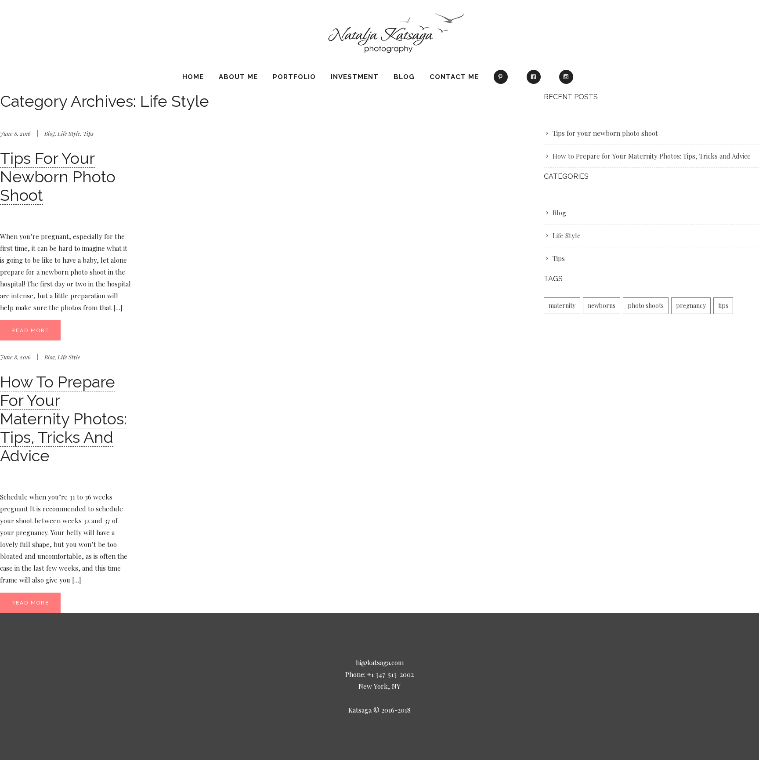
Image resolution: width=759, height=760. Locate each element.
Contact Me (454, 77)
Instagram (568, 81)
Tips (88, 133)
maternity (562, 305)
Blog (404, 77)
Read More (30, 330)
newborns (601, 305)
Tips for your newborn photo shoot (58, 176)
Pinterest (502, 81)
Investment (355, 77)
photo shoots (646, 305)
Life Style (69, 133)
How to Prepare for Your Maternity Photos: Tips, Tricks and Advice (63, 419)
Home (193, 77)
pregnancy (691, 305)
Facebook (535, 81)
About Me (238, 77)
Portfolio (294, 77)
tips (723, 305)
